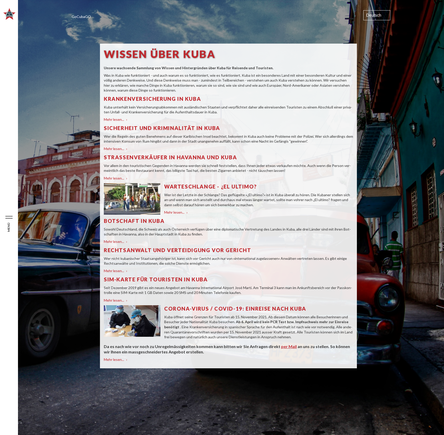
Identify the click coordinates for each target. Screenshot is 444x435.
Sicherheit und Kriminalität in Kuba (162, 128)
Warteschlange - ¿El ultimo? (210, 186)
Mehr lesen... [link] (115, 119)
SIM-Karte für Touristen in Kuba (156, 279)
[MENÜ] (9, 217)
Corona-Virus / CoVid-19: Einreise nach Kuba (235, 308)
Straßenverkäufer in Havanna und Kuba (170, 157)
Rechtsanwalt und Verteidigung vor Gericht (177, 250)
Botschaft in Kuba (134, 221)
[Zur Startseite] (9, 18)
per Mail (289, 346)
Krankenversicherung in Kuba (152, 99)
